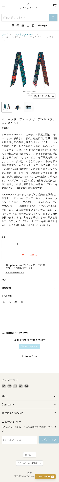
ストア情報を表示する (15, 272)
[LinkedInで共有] (16, 302)
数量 (4, 237)
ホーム (5, 34)
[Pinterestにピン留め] (22, 302)
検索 (30, 473)
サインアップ (48, 439)
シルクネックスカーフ (24, 34)
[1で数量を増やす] (29, 244)
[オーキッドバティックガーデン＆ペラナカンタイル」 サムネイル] (7, 107)
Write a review (29, 346)
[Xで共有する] (10, 302)
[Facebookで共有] (4, 302)
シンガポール (28, 463)
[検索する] (53, 17)
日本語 (28, 455)
